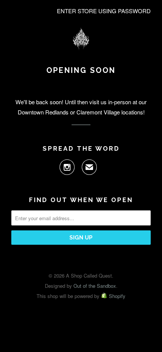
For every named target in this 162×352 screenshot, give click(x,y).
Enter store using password (104, 11)
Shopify (117, 296)
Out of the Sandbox (94, 285)
